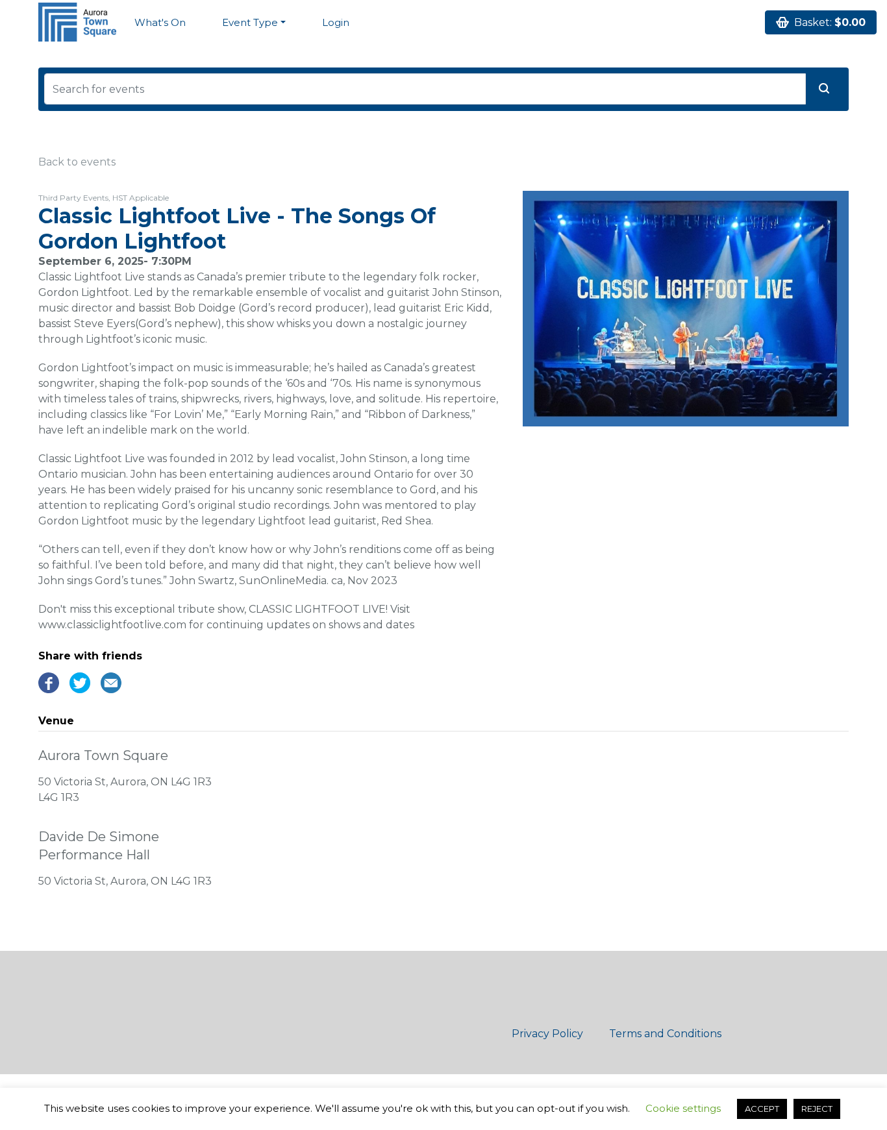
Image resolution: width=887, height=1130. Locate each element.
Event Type (250, 22)
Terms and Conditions (665, 1033)
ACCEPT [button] (762, 1108)
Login (335, 22)
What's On (160, 22)
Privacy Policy (547, 1033)
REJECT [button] (816, 1108)
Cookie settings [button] (683, 1108)
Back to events (77, 162)
